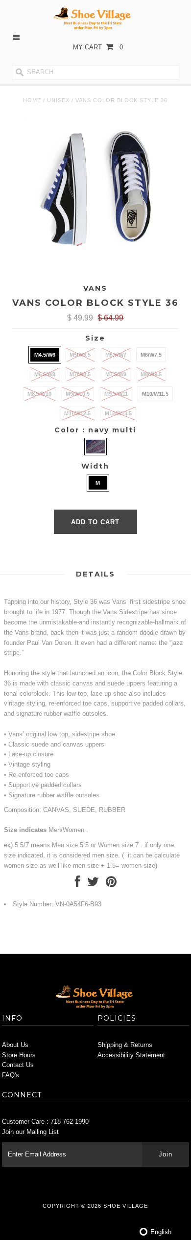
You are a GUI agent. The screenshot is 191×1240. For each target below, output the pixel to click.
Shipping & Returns (124, 1044)
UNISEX (58, 100)
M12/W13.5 (118, 413)
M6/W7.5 (151, 355)
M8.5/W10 (39, 394)
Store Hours (19, 1055)
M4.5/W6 (44, 355)
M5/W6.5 (80, 355)
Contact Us (18, 1065)
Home (32, 100)
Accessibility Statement (131, 1055)
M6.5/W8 (44, 374)
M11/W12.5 (77, 413)
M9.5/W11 (116, 394)
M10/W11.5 (155, 394)
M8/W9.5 (151, 374)
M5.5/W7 (115, 355)
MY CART (98, 47)
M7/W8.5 (80, 374)
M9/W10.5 (78, 394)
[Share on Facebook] (77, 884)
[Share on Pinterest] (111, 884)
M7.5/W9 (115, 374)
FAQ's (10, 1075)
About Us (15, 1044)
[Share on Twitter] (93, 884)
